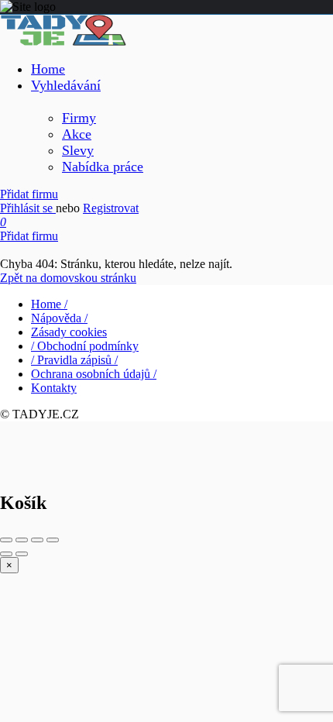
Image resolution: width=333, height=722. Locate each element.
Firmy (79, 117)
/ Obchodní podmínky (85, 345)
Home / (49, 304)
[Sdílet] (21, 540)
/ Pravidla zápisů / (74, 359)
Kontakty (54, 387)
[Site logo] (63, 41)
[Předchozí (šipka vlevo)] (6, 554)
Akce (76, 134)
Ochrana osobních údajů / (93, 373)
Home (48, 69)
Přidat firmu (29, 194)
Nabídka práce (102, 166)
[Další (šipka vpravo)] (21, 554)
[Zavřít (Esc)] (6, 540)
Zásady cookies (69, 332)
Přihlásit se (28, 208)
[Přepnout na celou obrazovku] (37, 540)
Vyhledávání (66, 85)
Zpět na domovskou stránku (68, 277)
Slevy (78, 150)
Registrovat (111, 208)
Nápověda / (59, 318)
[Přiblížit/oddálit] (52, 540)
